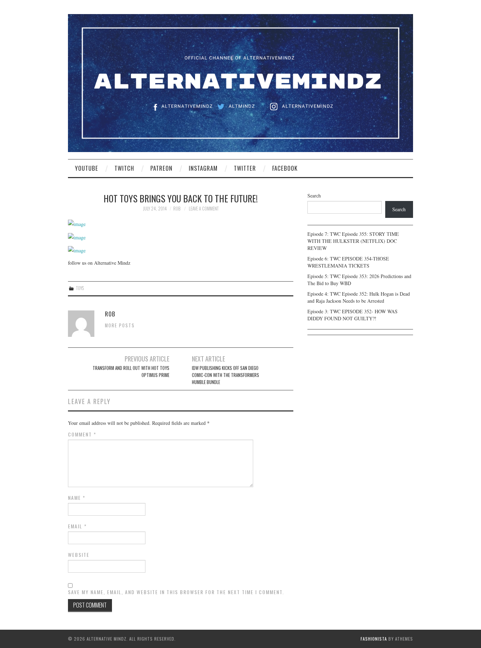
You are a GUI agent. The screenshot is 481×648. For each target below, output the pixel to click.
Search (314, 195)
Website (78, 554)
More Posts (120, 325)
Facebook (285, 168)
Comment (82, 434)
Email (77, 526)
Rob (176, 208)
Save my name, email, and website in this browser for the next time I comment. (176, 592)
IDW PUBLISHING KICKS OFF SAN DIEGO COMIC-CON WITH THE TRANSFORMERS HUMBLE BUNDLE (225, 375)
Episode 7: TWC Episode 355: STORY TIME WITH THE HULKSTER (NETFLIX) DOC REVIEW (353, 241)
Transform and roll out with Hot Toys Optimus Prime (131, 371)
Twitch (124, 168)
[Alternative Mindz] (240, 82)
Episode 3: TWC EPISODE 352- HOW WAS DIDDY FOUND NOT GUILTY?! (352, 315)
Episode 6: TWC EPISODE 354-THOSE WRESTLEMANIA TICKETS (348, 262)
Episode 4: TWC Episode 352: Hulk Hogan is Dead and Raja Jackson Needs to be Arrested (358, 297)
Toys (80, 288)
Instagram (203, 168)
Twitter (245, 168)
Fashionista (374, 638)
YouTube (86, 168)
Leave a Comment (204, 208)
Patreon (161, 168)
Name (77, 497)
